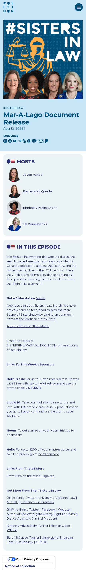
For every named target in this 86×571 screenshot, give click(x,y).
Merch (40, 298)
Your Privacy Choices (32, 559)
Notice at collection (20, 566)
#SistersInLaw (13, 107)
